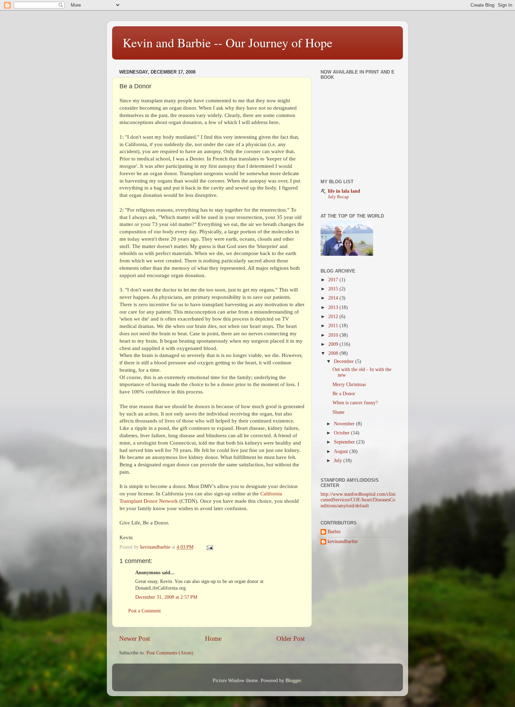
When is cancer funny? (355, 402)
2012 (333, 316)
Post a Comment (144, 610)
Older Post (290, 638)
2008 (333, 353)
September (345, 442)
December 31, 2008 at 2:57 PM (166, 597)
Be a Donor (343, 393)
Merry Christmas (349, 384)
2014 (333, 298)
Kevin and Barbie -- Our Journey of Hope (227, 42)
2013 (333, 307)
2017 (333, 279)
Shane (338, 412)
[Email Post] (209, 547)
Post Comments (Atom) (169, 652)
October (342, 432)
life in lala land (344, 191)
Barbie (334, 531)
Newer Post (134, 638)
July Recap (338, 196)
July (338, 460)
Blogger (293, 680)
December (344, 361)
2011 (333, 325)
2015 (333, 288)
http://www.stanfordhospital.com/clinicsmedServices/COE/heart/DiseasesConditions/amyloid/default (358, 500)
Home (213, 638)
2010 (333, 335)
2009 (333, 344)
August (341, 451)
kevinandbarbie (343, 541)
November (345, 423)
